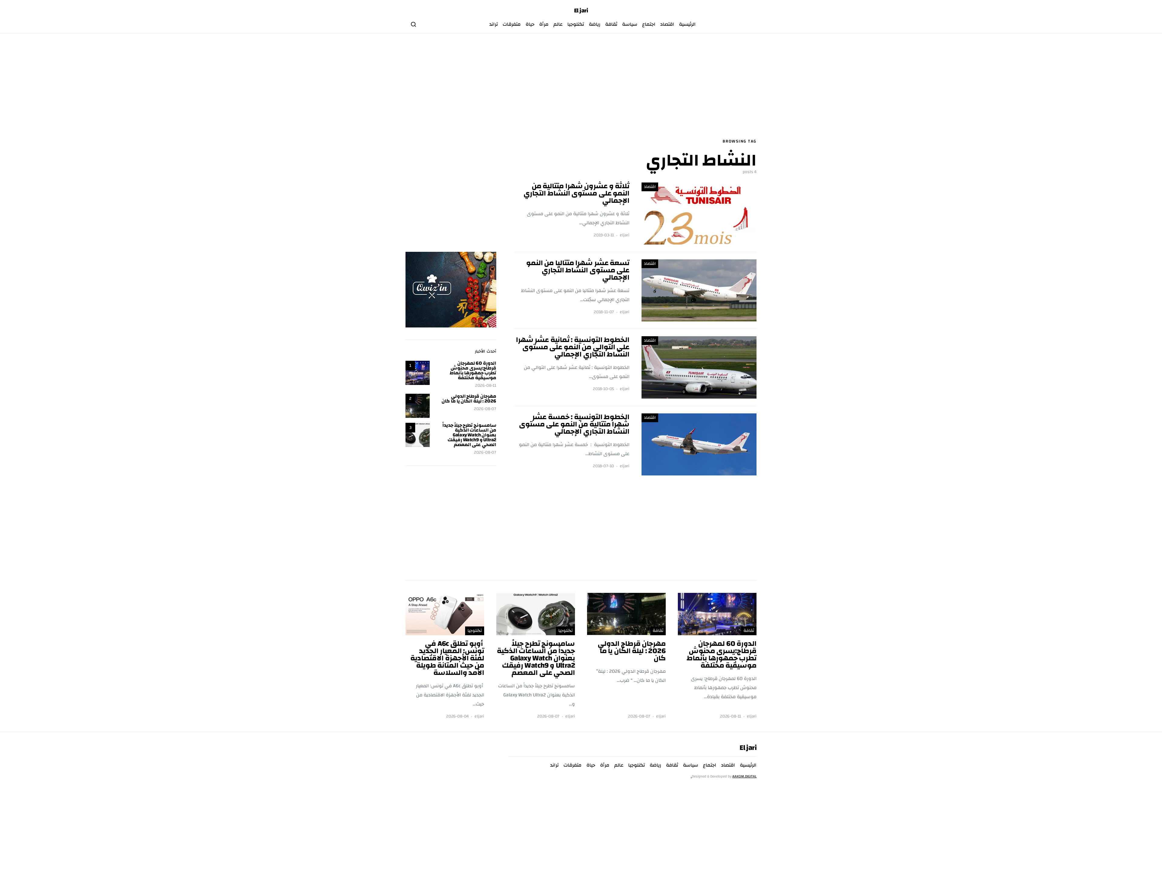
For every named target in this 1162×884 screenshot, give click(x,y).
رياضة (594, 24)
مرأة (544, 24)
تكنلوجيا (575, 24)
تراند (493, 24)
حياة (530, 24)
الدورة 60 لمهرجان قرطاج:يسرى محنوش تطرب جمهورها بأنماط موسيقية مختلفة (473, 370)
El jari (581, 10)
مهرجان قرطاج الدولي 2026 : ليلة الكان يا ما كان (468, 399)
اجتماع (648, 24)
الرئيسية (687, 24)
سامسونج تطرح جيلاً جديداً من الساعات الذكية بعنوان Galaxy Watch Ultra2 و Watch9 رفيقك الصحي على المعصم (469, 435)
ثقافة (611, 24)
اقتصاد (667, 24)
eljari (624, 235)
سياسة (629, 24)
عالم (558, 24)
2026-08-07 (485, 409)
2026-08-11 (485, 386)
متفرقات (512, 24)
